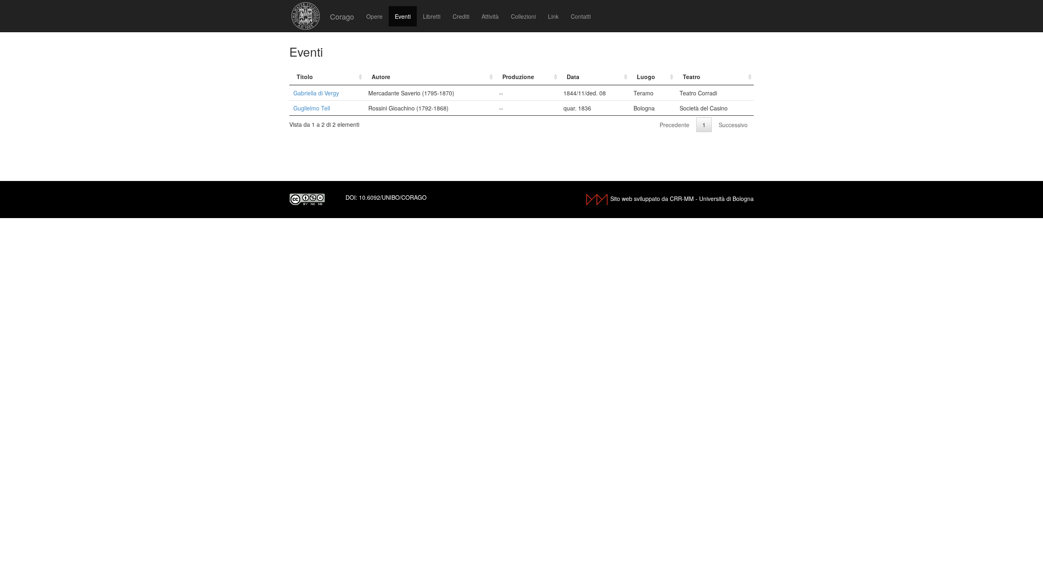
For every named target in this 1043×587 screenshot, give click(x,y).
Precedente (674, 125)
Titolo (305, 77)
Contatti (581, 16)
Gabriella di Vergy (316, 93)
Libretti (431, 16)
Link (553, 16)
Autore (381, 77)
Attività (490, 16)
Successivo (733, 125)
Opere (374, 16)
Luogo (646, 77)
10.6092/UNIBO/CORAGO (393, 197)
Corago (342, 16)
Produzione (518, 77)
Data (573, 77)
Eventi (403, 16)
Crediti (461, 16)
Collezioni (523, 16)
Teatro (691, 77)
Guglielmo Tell (311, 108)
